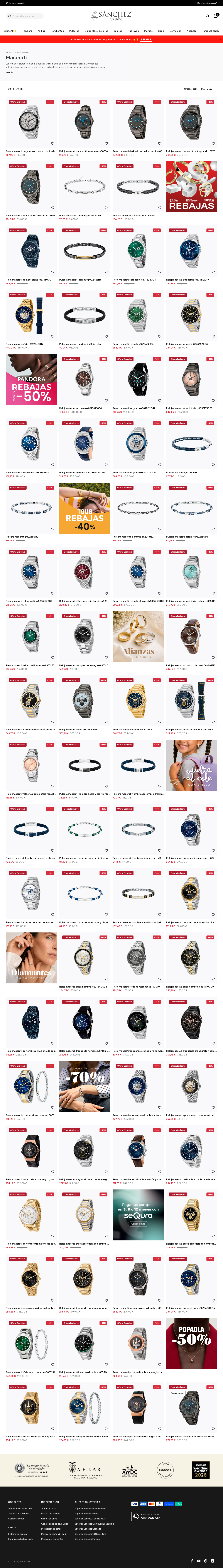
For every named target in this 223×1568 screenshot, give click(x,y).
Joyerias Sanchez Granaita (88, 1528)
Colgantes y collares (96, 30)
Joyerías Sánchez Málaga (87, 1539)
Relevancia (208, 89)
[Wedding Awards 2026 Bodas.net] (201, 1470)
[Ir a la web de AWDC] (130, 1470)
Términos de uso (49, 1508)
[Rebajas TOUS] (84, 507)
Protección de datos (51, 1528)
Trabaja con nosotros (18, 1513)
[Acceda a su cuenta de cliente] (207, 16)
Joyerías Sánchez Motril (86, 1513)
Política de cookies (50, 1513)
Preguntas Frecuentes (52, 1539)
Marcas (148, 30)
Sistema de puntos (17, 1533)
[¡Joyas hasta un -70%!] (84, 1086)
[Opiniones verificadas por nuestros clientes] (32, 1470)
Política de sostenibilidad (53, 1533)
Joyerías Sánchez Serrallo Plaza (90, 1518)
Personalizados (211, 30)
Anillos (41, 30)
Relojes (117, 30)
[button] (53, 143)
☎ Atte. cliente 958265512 (21, 1508)
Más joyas (133, 30)
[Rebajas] (191, 186)
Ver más (9, 72)
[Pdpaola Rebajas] (191, 1343)
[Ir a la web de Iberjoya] (85, 1470)
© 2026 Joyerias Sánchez (19, 1561)
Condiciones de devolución (54, 1523)
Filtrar (18, 89)
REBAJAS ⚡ (10, 30)
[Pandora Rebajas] (31, 379)
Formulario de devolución (20, 1539)
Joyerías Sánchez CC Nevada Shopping (94, 1523)
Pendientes (57, 30)
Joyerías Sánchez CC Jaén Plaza (90, 1533)
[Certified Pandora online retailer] (165, 1470)
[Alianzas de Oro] (138, 636)
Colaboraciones (16, 1518)
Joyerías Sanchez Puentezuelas (90, 1508)
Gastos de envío (49, 1518)
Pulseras (74, 30)
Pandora (27, 30)
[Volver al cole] (191, 764)
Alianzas (191, 30)
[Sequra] (138, 1214)
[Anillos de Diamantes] (31, 957)
